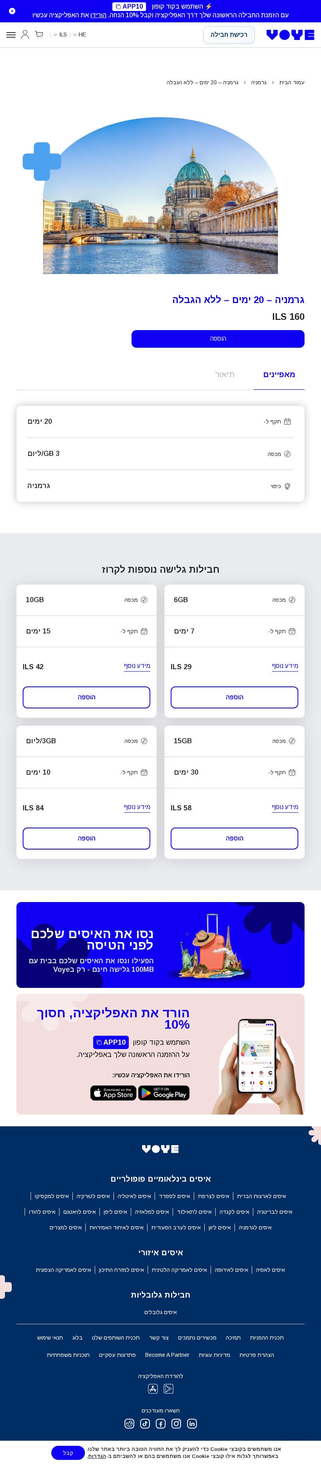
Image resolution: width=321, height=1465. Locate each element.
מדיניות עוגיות (214, 1355)
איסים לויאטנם (79, 1212)
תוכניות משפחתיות (68, 1355)
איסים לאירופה (231, 1270)
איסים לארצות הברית (261, 1196)
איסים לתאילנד (194, 1212)
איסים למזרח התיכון (121, 1270)
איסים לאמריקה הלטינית (179, 1270)
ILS (63, 34)
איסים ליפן (115, 1212)
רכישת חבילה (229, 34)
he (82, 34)
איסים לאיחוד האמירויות (117, 1227)
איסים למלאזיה (152, 1212)
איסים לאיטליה (134, 1196)
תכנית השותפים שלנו (116, 1337)
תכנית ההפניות (267, 1337)
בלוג (77, 1337)
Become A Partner (167, 1355)
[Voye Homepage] (291, 35)
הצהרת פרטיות (257, 1355)
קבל (68, 1453)
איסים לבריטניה (274, 1212)
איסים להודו (42, 1212)
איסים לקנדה (234, 1212)
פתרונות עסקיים (117, 1355)
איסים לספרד (174, 1196)
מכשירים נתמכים (197, 1337)
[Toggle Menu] (11, 35)
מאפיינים (279, 374)
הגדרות (97, 1456)
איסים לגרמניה (255, 1227)
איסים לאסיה (270, 1270)
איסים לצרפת (213, 1196)
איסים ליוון (220, 1227)
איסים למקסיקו (52, 1196)
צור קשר (159, 1337)
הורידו (98, 15)
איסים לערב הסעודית (176, 1227)
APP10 (133, 6)
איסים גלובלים (160, 1312)
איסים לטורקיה (93, 1196)
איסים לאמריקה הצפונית (63, 1270)
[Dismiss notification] (9, 11)
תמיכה (233, 1337)
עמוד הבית (292, 82)
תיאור (224, 374)
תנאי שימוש (50, 1337)
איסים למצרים (66, 1227)
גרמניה (259, 82)
